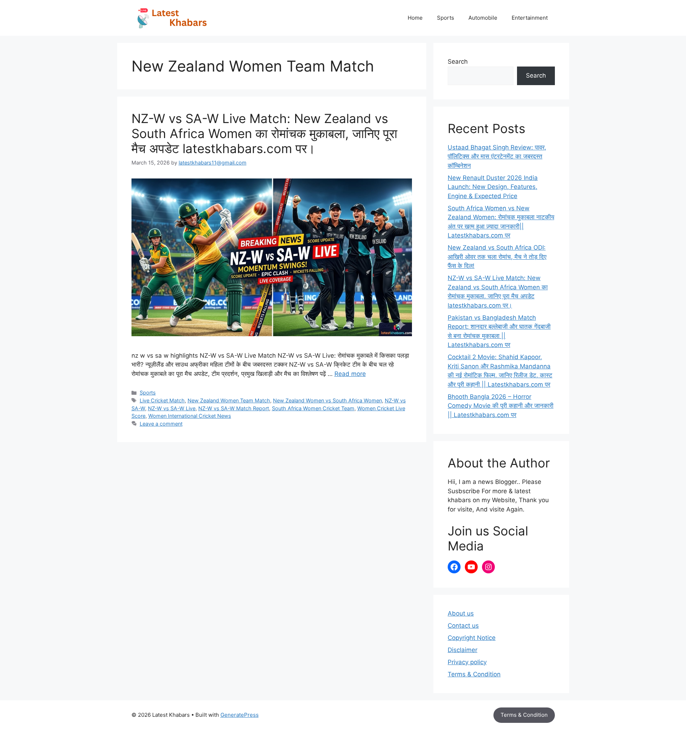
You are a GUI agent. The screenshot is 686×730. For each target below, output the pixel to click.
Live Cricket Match (162, 400)
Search (458, 61)
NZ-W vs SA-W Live (171, 408)
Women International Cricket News (189, 416)
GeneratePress (239, 714)
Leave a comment (161, 424)
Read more (350, 373)
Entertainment (530, 17)
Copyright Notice (472, 637)
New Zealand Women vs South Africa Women (327, 400)
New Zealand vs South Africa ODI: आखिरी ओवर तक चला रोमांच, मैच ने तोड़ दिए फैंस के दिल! (497, 256)
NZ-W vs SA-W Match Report (233, 408)
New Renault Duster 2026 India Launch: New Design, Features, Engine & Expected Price (493, 187)
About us (461, 613)
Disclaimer (462, 649)
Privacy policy (467, 662)
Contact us (463, 625)
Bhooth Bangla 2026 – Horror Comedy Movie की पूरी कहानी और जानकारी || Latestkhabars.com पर (500, 405)
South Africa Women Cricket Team (313, 408)
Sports (445, 17)
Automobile (482, 17)
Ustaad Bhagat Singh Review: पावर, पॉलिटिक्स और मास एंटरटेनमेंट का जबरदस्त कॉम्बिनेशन (497, 156)
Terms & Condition (474, 674)
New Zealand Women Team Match (229, 400)
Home (415, 17)
